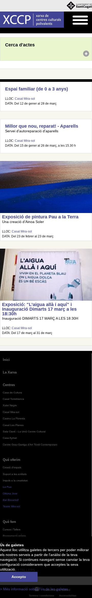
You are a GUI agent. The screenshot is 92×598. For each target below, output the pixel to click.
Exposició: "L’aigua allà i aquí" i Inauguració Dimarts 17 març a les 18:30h (39, 309)
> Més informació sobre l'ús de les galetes (34, 589)
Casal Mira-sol (25, 98)
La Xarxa (10, 372)
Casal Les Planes (13, 425)
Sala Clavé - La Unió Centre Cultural (24, 431)
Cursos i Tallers (11, 529)
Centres (9, 385)
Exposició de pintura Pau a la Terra (40, 216)
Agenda (13, 31)
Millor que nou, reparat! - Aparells (41, 126)
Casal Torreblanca (13, 399)
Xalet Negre (10, 405)
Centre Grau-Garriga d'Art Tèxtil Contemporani (30, 444)
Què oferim (11, 460)
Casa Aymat (10, 438)
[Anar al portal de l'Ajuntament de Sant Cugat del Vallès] (79, 6)
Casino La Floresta (14, 418)
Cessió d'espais (12, 467)
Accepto (19, 577)
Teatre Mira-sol (11, 506)
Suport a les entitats (15, 474)
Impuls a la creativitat (15, 480)
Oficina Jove (10, 493)
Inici (3, 31)
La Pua (7, 486)
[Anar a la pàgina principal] (32, 20)
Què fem (9, 522)
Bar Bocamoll (10, 500)
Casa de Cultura (12, 392)
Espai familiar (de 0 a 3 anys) (36, 89)
